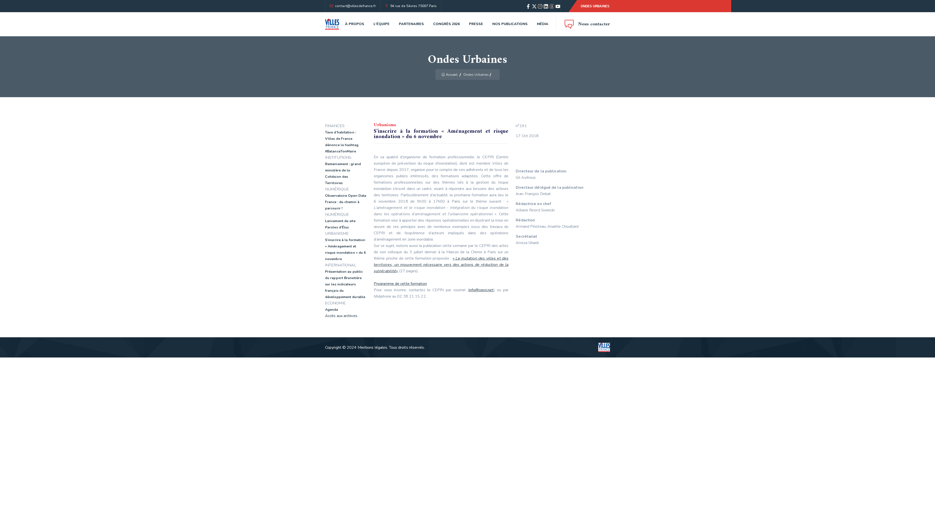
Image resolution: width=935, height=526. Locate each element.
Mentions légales (372, 347)
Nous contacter (594, 24)
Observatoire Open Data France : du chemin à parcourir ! (345, 202)
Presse (476, 24)
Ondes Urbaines (595, 6)
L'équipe (382, 24)
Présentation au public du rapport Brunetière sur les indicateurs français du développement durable (345, 284)
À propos (354, 24)
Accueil (452, 74)
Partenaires (411, 24)
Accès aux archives (341, 316)
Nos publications (510, 24)
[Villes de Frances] (332, 24)
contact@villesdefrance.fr (355, 6)
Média (542, 24)
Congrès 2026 (446, 24)
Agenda (331, 309)
